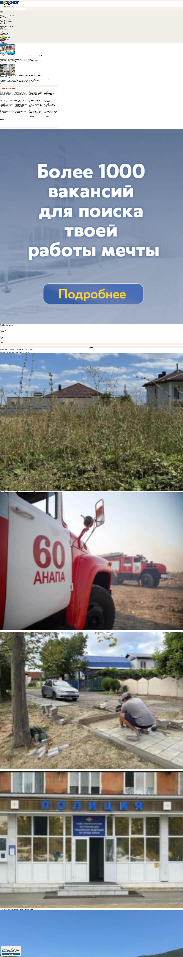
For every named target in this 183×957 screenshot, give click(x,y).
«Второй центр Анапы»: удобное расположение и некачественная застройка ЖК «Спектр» (19, 80)
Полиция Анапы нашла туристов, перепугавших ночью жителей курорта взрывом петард (17, 909)
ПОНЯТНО (11, 954)
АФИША (2, 14)
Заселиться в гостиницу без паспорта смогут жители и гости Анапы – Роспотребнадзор (19, 60)
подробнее (11, 325)
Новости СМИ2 (3, 119)
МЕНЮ (1, 11)
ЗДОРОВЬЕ (2, 16)
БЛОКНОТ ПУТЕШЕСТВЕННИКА (7, 15)
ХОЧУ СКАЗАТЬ (3, 34)
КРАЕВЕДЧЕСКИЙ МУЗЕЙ (6, 21)
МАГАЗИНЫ (7, 42)
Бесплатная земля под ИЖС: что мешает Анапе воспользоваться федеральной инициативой (18, 349)
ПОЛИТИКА (2, 28)
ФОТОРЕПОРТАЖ (4, 33)
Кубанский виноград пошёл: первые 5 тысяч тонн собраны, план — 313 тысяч (15, 352)
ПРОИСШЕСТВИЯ (4, 29)
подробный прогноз (4, 325)
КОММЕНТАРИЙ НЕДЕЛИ (5, 19)
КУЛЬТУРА (2, 22)
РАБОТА (8, 37)
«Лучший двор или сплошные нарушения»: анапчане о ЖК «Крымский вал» (16, 81)
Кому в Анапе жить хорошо (6, 63)
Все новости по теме (4, 58)
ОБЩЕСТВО (2, 27)
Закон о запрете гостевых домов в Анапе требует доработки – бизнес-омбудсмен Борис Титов (20, 61)
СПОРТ (1, 32)
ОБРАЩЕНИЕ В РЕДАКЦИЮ (6, 26)
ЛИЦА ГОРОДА (3, 23)
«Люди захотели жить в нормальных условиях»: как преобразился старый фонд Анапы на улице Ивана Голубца (24, 79)
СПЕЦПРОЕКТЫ (3, 31)
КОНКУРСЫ (2, 20)
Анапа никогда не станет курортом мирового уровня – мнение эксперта (15, 59)
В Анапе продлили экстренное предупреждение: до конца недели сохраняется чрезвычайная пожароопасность (21, 630)
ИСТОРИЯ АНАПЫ (4, 17)
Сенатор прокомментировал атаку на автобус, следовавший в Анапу (12, 345)
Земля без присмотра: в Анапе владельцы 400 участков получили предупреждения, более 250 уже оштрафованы (21, 491)
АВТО (1, 12)
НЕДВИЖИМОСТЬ (4, 25)
